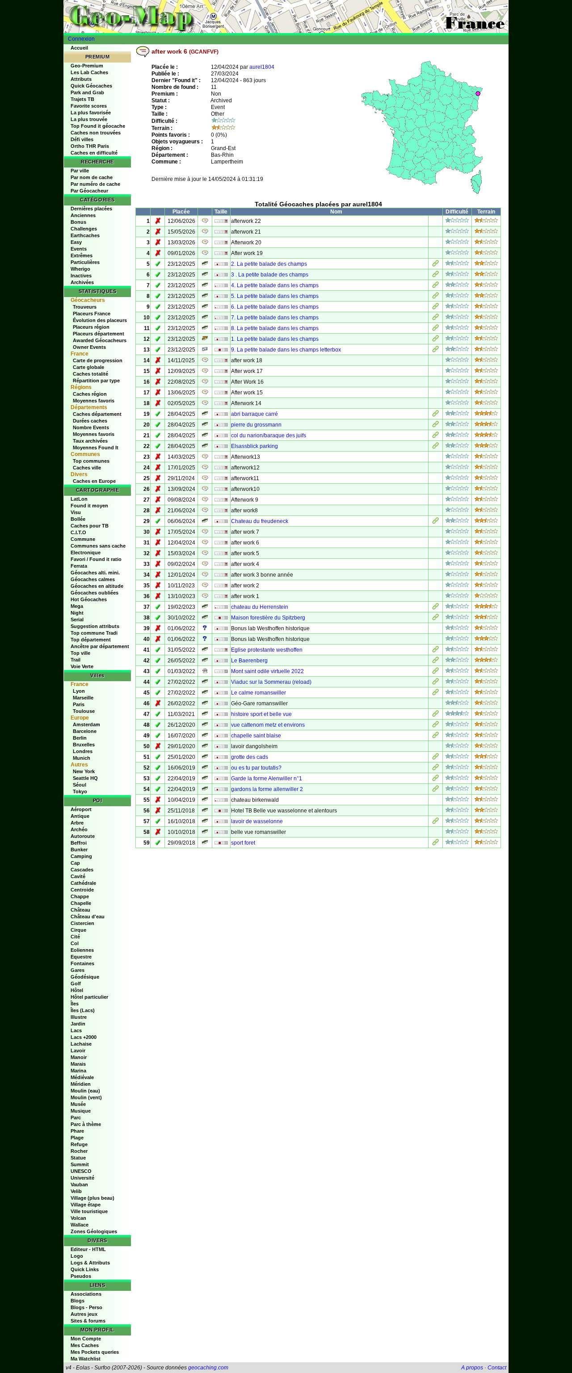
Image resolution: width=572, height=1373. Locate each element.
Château (80, 910)
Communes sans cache (98, 545)
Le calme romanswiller (258, 693)
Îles (75, 1003)
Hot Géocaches (89, 599)
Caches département (97, 414)
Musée (78, 1104)
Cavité (78, 876)
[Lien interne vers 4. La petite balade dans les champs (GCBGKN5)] (435, 286)
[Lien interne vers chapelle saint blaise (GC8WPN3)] (435, 736)
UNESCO (81, 1171)
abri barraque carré (254, 414)
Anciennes (83, 215)
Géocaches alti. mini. (95, 572)
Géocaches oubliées (94, 592)
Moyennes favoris (93, 400)
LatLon (79, 499)
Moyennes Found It (95, 447)
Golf (76, 983)
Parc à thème (86, 1124)
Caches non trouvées (96, 132)
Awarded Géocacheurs (99, 340)
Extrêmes (82, 255)
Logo (77, 1256)
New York (84, 771)
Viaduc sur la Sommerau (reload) (271, 682)
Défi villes (82, 139)
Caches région (90, 394)
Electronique (86, 552)
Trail (75, 659)
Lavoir (78, 1050)
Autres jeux (84, 1314)
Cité (75, 936)
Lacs (76, 1030)
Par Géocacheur (89, 190)
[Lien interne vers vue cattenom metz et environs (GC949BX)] (435, 726)
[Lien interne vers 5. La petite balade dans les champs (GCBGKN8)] (435, 297)
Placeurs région (91, 327)
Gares (77, 970)
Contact (497, 1368)
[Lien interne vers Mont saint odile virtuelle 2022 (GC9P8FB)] (435, 672)
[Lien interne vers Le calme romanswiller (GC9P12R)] (435, 694)
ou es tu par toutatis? (256, 768)
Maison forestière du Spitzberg (268, 618)
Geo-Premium (87, 65)
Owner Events (89, 347)
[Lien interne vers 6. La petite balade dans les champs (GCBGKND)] (435, 308)
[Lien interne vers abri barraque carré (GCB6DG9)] (435, 415)
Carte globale (88, 367)
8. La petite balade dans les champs (275, 328)
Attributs (81, 79)
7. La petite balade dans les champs (275, 317)
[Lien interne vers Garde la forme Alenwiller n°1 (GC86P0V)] (435, 779)
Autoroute (83, 836)
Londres (83, 751)
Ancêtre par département (100, 646)
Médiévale (82, 1077)
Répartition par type (96, 380)
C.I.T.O (78, 532)
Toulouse (84, 711)
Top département (91, 639)
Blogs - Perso (86, 1307)
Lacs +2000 (84, 1037)
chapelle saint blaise (256, 736)
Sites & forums (88, 1320)
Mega (77, 606)
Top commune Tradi (94, 633)
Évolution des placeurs (100, 320)
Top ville (80, 653)
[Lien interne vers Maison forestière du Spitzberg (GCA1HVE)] (435, 618)
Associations (86, 1294)
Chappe (80, 896)
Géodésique (85, 977)
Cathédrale (83, 883)
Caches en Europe (94, 481)
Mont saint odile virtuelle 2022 (267, 671)
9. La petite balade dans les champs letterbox (286, 350)
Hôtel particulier (89, 997)
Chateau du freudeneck (259, 521)
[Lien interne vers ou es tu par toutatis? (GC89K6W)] (435, 769)
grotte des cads (249, 757)
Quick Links (85, 1269)
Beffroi (79, 843)
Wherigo (80, 269)
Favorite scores (89, 106)
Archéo (79, 829)
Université (82, 1177)
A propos (472, 1368)
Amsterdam (86, 724)
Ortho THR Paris (90, 146)
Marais (78, 1064)
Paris (78, 704)
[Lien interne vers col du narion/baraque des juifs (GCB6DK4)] (435, 436)
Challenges (84, 228)
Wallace (79, 1224)
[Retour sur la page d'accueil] (286, 16)
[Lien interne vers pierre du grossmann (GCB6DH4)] (435, 426)
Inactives (81, 275)
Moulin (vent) (86, 1097)
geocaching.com (208, 1368)
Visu (76, 512)
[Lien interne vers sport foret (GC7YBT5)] (435, 844)
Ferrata (79, 566)
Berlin (80, 738)
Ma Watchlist (86, 1358)
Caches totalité (90, 374)
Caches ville (87, 467)
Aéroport (81, 809)
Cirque (78, 930)
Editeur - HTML (88, 1249)
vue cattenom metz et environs (268, 725)
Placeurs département (98, 333)
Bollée (78, 519)
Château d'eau (88, 916)
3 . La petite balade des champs (269, 275)
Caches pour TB (90, 525)
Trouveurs (85, 307)
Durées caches (90, 420)
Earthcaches (85, 235)
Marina (78, 1070)
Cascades (82, 869)
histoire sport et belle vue (261, 714)
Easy (76, 242)
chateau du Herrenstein (259, 607)
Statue (78, 1157)
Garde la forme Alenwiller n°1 (266, 778)
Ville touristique (89, 1211)
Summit (80, 1164)
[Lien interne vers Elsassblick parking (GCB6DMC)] (435, 447)
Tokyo (80, 791)
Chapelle (81, 903)
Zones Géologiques (94, 1231)
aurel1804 (261, 67)
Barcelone (85, 731)
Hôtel (77, 990)
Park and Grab (87, 92)
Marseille (83, 697)
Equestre (81, 956)
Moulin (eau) (85, 1090)
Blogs (77, 1300)
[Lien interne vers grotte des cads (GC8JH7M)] (435, 758)
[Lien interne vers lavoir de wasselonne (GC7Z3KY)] (435, 822)
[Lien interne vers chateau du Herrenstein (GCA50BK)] (435, 608)
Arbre (77, 822)
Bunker (79, 849)
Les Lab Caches (89, 72)
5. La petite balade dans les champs (275, 296)
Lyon (79, 691)
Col (75, 943)
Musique (81, 1110)
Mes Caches (85, 1345)
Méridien (81, 1084)
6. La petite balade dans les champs (275, 307)
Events (79, 248)
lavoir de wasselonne (257, 821)
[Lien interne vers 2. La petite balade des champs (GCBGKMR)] (435, 265)
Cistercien (82, 923)
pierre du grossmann (256, 425)
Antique (80, 816)
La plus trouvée (89, 119)
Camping (81, 856)
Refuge (79, 1144)
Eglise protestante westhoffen (267, 650)
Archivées (82, 282)
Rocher (79, 1151)
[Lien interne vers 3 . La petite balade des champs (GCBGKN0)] (435, 275)
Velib (76, 1191)
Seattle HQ (85, 778)
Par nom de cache (92, 177)
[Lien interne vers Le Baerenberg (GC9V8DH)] (435, 661)
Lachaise (81, 1043)
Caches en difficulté (94, 152)
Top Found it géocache (98, 126)
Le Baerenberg (249, 660)
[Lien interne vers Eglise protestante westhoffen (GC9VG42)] (435, 651)
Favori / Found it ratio (96, 559)
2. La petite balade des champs (269, 264)
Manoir (79, 1057)
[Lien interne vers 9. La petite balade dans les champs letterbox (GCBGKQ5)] (435, 350)
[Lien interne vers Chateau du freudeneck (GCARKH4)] (435, 522)
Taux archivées (90, 441)
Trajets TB (82, 99)
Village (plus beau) (92, 1198)
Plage (77, 1137)
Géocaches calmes (93, 579)
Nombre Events (91, 427)
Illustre (79, 1017)
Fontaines (82, 963)
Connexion (81, 39)
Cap (75, 863)
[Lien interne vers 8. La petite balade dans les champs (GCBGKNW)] (435, 329)
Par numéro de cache (95, 184)
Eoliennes (82, 950)
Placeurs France (91, 313)
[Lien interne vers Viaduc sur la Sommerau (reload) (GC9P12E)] (435, 683)
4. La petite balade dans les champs (275, 285)
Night (77, 612)
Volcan (78, 1218)
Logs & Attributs (90, 1262)
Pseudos (81, 1276)
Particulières (85, 262)
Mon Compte (86, 1338)
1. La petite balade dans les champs (275, 339)
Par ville (80, 170)
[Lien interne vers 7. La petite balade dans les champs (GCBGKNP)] (435, 318)
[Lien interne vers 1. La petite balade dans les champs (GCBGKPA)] (435, 340)
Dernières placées (91, 208)
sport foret (243, 843)
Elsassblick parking (254, 446)
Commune (83, 539)
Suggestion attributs (95, 626)
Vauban (79, 1184)
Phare (77, 1131)
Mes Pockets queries (95, 1352)
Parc (76, 1117)
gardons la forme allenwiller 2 (267, 789)
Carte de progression (97, 360)
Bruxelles (84, 744)
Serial (77, 619)
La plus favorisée (91, 112)
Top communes (91, 461)
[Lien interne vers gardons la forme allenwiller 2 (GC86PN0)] (435, 790)
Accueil (79, 47)
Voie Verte (82, 666)
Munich (81, 758)
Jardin (78, 1023)
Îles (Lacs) (83, 1010)
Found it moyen (89, 505)
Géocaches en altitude (97, 586)
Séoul (79, 784)
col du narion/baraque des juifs (268, 435)
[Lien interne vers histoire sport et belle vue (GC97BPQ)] (435, 715)
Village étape (86, 1204)
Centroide (82, 889)
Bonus (78, 222)
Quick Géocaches (91, 85)
